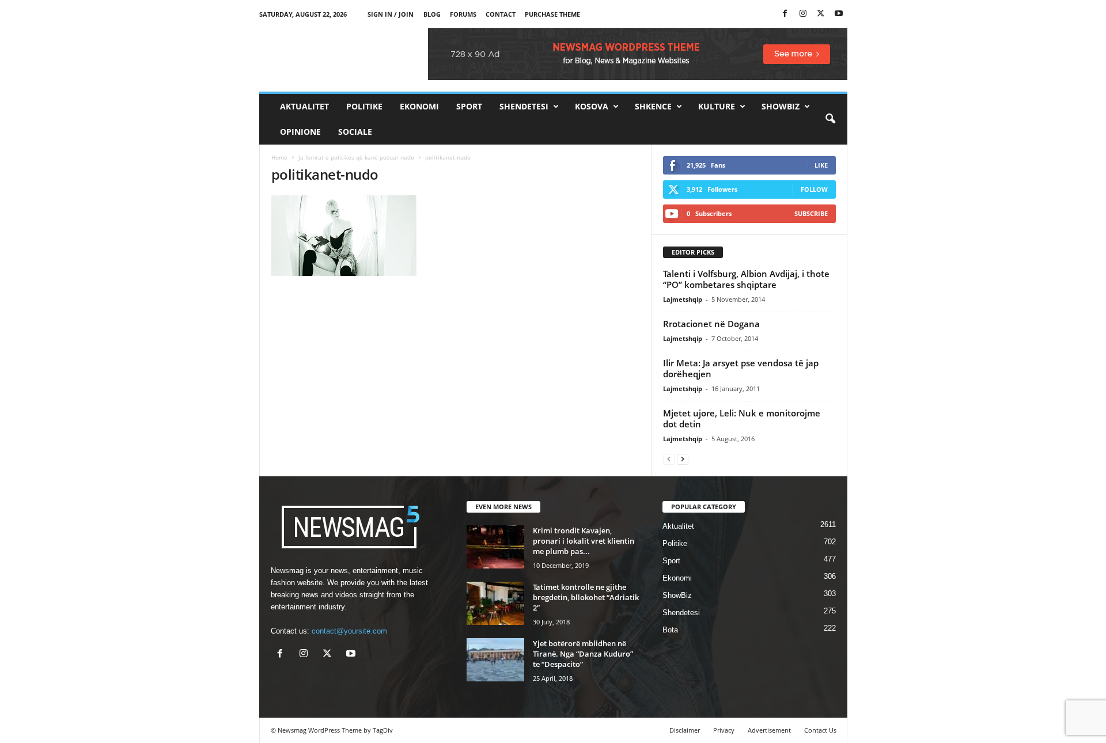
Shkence (653, 106)
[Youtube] (839, 14)
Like (821, 165)
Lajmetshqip (682, 299)
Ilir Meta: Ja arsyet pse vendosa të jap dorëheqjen (741, 368)
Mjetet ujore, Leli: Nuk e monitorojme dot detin (741, 418)
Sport (469, 106)
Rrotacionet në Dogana (711, 323)
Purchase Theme (552, 14)
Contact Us (820, 730)
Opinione (300, 131)
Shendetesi (523, 106)
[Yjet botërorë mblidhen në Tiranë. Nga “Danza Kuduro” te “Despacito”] (495, 659)
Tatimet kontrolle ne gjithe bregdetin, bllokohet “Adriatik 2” (586, 597)
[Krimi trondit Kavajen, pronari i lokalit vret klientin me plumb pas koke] (495, 546)
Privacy (723, 730)
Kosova (591, 106)
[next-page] (682, 459)
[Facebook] (785, 14)
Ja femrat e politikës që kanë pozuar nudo (356, 157)
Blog (432, 14)
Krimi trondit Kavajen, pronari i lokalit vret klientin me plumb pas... (583, 540)
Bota (670, 630)
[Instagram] (803, 14)
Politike (364, 106)
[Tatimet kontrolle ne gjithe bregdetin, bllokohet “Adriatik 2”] (495, 603)
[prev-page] (669, 459)
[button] (830, 119)
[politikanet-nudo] (455, 235)
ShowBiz (781, 106)
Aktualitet (304, 106)
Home (279, 157)
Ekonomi (419, 106)
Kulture (716, 106)
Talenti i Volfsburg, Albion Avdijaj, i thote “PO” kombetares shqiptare (746, 279)
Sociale (355, 131)
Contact (501, 14)
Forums (463, 14)
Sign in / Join (391, 14)
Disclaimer (684, 730)
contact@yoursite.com (349, 631)
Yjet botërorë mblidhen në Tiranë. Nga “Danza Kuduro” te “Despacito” (583, 653)
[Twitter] (821, 14)
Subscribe (811, 213)
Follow (814, 189)
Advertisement (769, 730)
